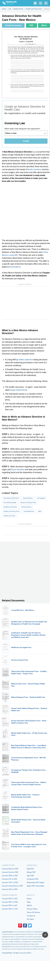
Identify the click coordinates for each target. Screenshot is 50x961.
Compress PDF (33, 879)
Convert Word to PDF (10, 869)
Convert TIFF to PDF (10, 882)
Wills (39, 511)
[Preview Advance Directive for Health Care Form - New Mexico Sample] (26, 64)
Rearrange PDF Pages (35, 882)
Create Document (13, 25)
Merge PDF (31, 872)
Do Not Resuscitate (10, 502)
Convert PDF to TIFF (10, 909)
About (29, 899)
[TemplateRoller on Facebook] (25, 925)
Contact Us (31, 916)
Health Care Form (9, 516)
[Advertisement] (25, 211)
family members (34, 169)
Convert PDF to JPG (10, 899)
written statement (25, 360)
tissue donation (17, 469)
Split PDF (30, 869)
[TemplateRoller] (8, 3)
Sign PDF (30, 876)
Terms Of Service (33, 912)
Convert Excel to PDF (10, 872)
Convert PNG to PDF (10, 876)
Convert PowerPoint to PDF (12, 886)
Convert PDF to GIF (9, 905)
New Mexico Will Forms (11, 498)
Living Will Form (29, 511)
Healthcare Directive (10, 507)
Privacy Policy (32, 909)
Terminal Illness (26, 507)
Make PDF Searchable (35, 886)
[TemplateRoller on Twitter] (30, 925)
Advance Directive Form (28, 502)
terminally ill (15, 267)
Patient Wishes (28, 498)
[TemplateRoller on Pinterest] (20, 925)
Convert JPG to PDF (10, 889)
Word (44, 25)
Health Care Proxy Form (11, 511)
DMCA (29, 905)
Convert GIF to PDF (9, 879)
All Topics (30, 919)
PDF (31, 25)
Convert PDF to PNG (10, 902)
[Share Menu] (45, 935)
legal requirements (19, 390)
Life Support (41, 498)
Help (28, 902)
